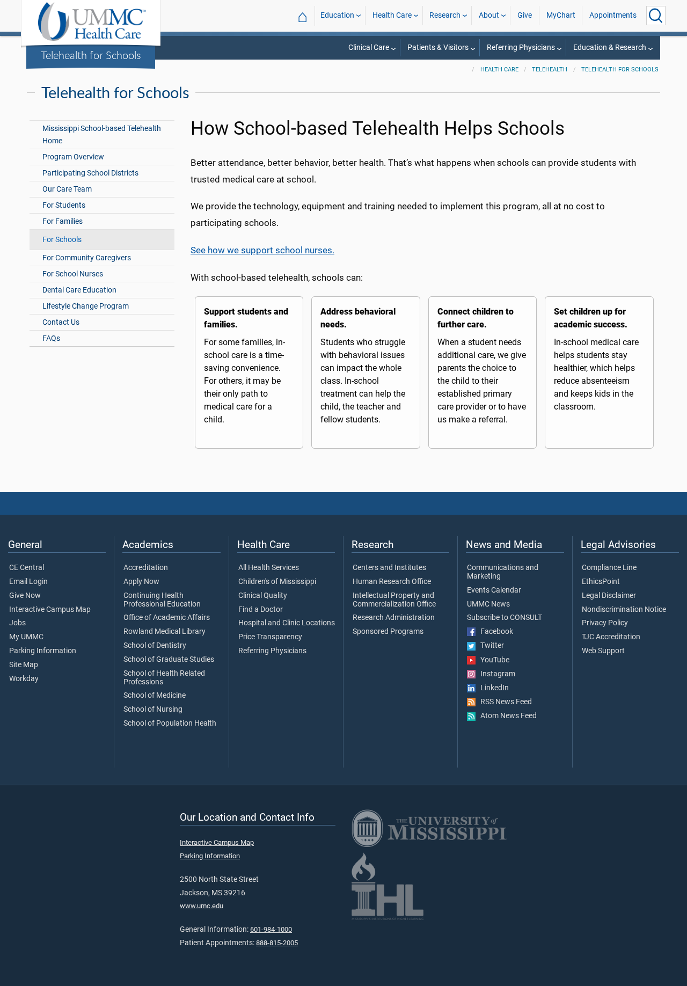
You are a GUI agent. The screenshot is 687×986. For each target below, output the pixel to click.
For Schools (62, 239)
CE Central (26, 568)
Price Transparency (270, 637)
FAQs (51, 338)
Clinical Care (368, 47)
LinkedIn (492, 688)
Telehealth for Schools (91, 54)
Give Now (25, 595)
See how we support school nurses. (262, 250)
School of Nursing (152, 709)
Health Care (392, 15)
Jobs (17, 623)
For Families (62, 221)
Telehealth (549, 69)
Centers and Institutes (389, 568)
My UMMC (26, 637)
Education (337, 15)
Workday (24, 679)
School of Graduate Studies (168, 659)
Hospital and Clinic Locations (286, 623)
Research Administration (394, 617)
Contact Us (60, 322)
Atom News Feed (506, 716)
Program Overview (73, 157)
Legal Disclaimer (609, 595)
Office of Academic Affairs (166, 617)
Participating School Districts (90, 173)
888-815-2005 (277, 943)
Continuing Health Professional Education (162, 600)
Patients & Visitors (438, 47)
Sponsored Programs (388, 631)
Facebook (494, 631)
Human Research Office (392, 582)
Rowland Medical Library (164, 631)
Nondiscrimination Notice (624, 609)
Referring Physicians (521, 47)
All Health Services (268, 568)
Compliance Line (609, 568)
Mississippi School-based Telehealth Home (101, 134)
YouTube (492, 660)
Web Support (603, 651)
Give (524, 15)
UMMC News (488, 604)
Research (445, 15)
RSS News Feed (504, 702)
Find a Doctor (260, 609)
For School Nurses (72, 274)
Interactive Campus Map (50, 609)
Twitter (490, 645)
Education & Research (609, 47)
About (489, 15)
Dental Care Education (79, 290)
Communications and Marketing (502, 572)
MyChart (560, 15)
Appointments (613, 15)
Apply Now (141, 582)
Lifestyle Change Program (85, 306)
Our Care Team (67, 189)
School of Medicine (154, 695)
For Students (63, 205)
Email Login (28, 582)
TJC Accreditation (611, 637)
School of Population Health (169, 723)
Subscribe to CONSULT (504, 617)
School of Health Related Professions (164, 677)
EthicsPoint (601, 582)
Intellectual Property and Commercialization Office (394, 600)
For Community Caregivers (86, 257)
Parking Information (42, 651)
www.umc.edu (201, 906)
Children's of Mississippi (277, 582)
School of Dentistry (154, 645)
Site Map (23, 665)
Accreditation (145, 568)
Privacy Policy (605, 623)
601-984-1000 (271, 929)
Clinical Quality (262, 595)
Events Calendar (494, 590)
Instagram (495, 674)
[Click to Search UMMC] (656, 15)
